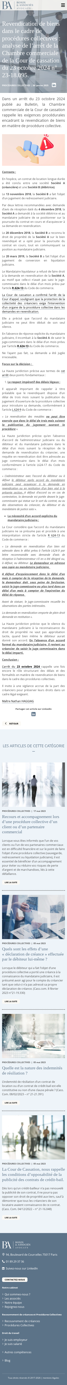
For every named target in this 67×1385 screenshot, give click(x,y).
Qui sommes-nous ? (17, 1294)
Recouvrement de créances (22, 1321)
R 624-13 (54, 535)
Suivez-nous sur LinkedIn (22, 1268)
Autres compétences (18, 1352)
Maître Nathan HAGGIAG (18, 701)
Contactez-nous (15, 1279)
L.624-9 (16, 410)
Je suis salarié (13, 1344)
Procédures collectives (16, 85)
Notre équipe (13, 1303)
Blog (7, 1360)
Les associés (13, 1298)
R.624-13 (23, 346)
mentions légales (51, 1377)
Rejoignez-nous (14, 1307)
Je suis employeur (16, 1340)
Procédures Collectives (19, 1325)
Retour (13, 723)
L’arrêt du (21, 666)
